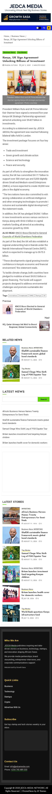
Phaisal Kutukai (11, 65)
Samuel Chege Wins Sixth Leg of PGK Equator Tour (34, 373)
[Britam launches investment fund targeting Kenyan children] (11, 574)
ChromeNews (28, 791)
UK (44, 295)
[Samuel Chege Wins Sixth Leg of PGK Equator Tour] (11, 373)
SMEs (31, 295)
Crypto (7, 702)
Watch (49, 28)
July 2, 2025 (25, 65)
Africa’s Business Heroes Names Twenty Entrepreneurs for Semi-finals (34, 516)
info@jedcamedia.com (20, 766)
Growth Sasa (21, 667)
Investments (23, 295)
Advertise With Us (12, 707)
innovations (13, 295)
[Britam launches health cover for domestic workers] (11, 593)
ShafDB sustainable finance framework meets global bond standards (35, 353)
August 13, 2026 (30, 360)
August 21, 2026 (30, 524)
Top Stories (22, 52)
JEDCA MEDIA (26, 6)
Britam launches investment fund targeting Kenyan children (35, 574)
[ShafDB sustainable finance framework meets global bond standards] (11, 353)
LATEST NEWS (13, 391)
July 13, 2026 (29, 618)
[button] (44, 27)
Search (44, 399)
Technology (9, 691)
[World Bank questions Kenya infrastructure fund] (11, 613)
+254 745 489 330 (19, 769)
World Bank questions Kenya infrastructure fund (35, 613)
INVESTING (38, 348)
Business (8, 686)
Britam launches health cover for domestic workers (25, 443)
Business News (9, 52)
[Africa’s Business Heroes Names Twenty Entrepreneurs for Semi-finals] (11, 515)
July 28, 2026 (29, 599)
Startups (38, 295)
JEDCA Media (10, 645)
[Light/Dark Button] (38, 28)
